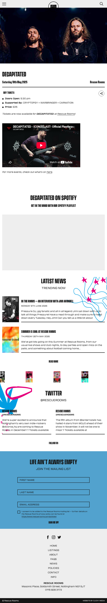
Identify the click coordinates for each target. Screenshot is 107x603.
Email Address (29, 504)
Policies (53, 568)
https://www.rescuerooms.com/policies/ (39, 516)
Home (53, 545)
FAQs (53, 559)
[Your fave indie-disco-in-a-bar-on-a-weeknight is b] (57, 381)
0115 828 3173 (53, 589)
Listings (53, 550)
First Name (27, 480)
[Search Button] (101, 4)
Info (53, 576)
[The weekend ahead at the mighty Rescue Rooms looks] (29, 374)
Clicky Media (99, 600)
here (49, 172)
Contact (53, 572)
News (53, 563)
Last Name (27, 492)
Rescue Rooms (66, 113)
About (53, 554)
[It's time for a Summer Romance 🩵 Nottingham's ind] (84, 381)
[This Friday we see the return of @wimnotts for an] (57, 374)
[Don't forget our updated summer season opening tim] (29, 381)
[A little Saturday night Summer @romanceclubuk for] (84, 374)
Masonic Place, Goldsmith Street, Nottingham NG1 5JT (53, 586)
